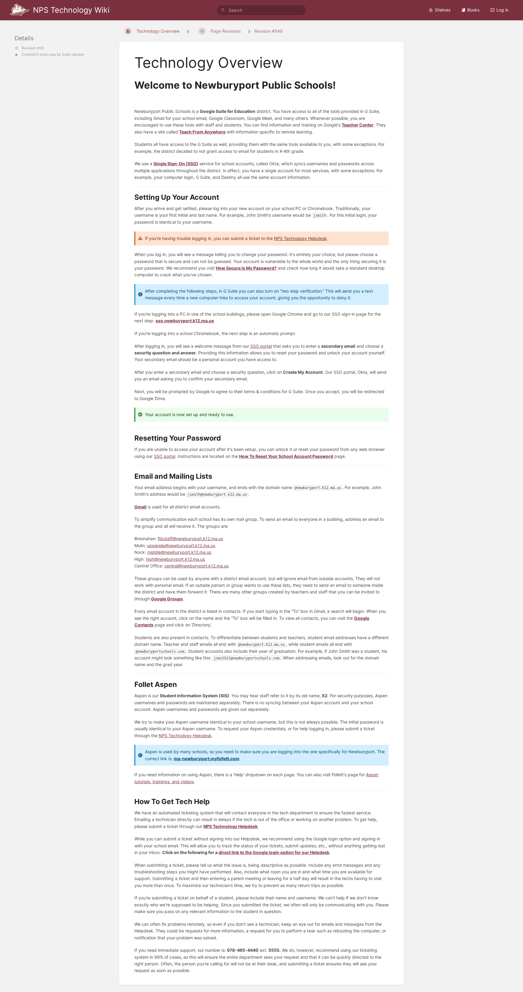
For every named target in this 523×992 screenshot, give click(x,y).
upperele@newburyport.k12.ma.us (181, 545)
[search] (261, 10)
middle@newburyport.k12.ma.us (179, 552)
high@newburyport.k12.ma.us (175, 559)
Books (473, 9)
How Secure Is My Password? (246, 268)
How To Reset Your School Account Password (286, 456)
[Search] (223, 10)
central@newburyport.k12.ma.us (196, 565)
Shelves (442, 9)
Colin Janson (73, 54)
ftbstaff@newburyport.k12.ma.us (190, 538)
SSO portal (261, 346)
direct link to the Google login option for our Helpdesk (274, 852)
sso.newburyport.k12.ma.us (185, 320)
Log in (502, 9)
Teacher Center (357, 124)
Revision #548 (268, 31)
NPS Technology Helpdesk (300, 238)
